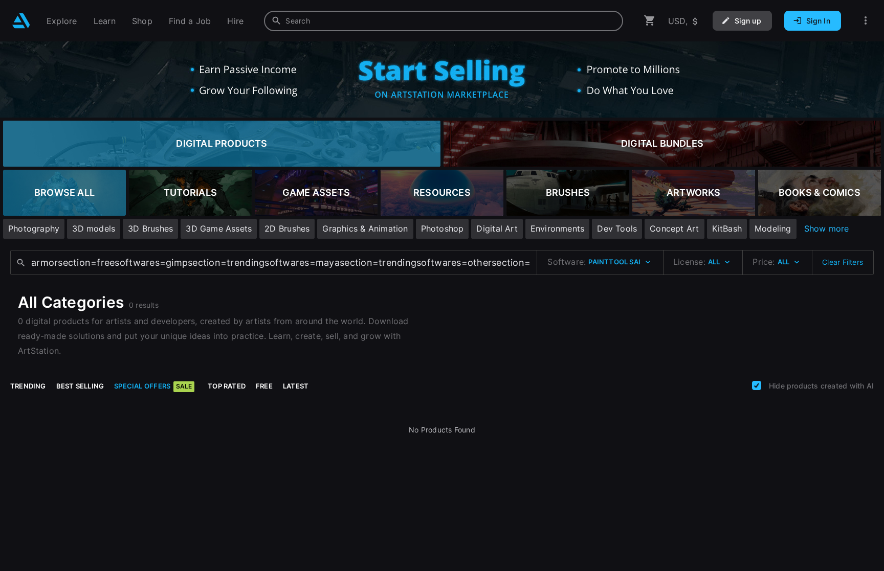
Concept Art (674, 228)
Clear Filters (842, 262)
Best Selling (80, 386)
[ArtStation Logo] (21, 21)
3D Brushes (150, 228)
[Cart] (650, 20)
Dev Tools (617, 228)
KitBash (727, 228)
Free (264, 386)
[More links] (865, 20)
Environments (558, 228)
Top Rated (227, 386)
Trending (28, 386)
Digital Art (496, 228)
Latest (295, 386)
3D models (93, 228)
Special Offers (153, 386)
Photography (33, 228)
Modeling (773, 228)
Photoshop (442, 228)
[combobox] (443, 21)
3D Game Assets (219, 228)
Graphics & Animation (365, 228)
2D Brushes (287, 228)
